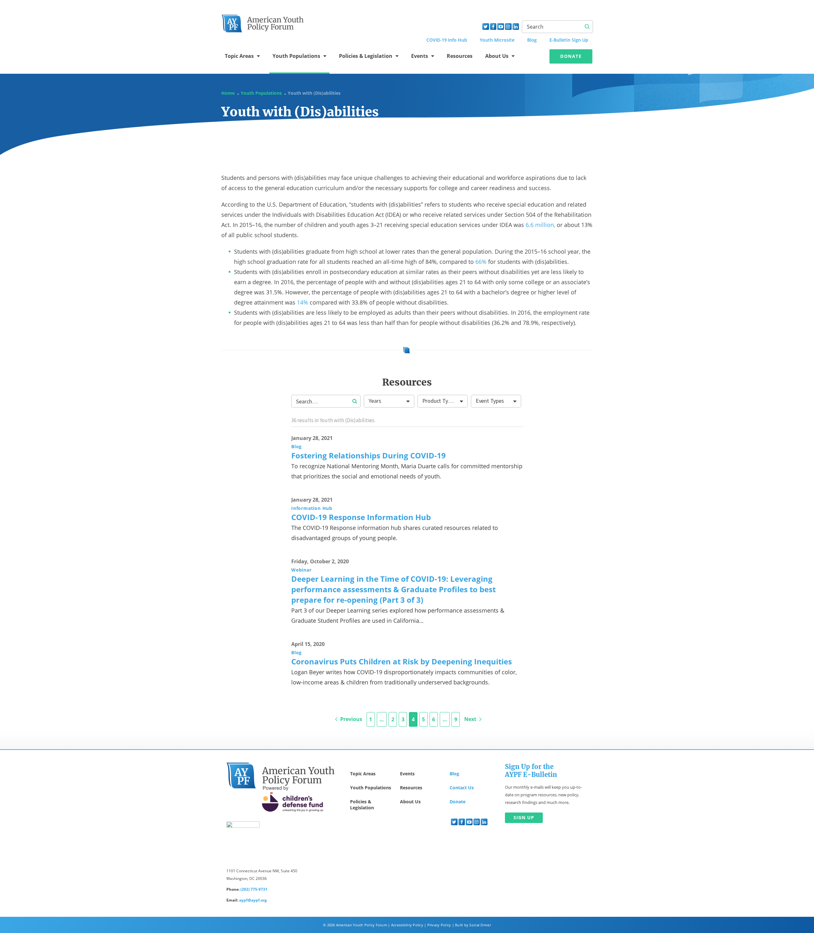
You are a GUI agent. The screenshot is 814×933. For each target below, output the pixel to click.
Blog (296, 446)
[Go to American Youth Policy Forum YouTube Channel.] (500, 26)
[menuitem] (454, 822)
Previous (350, 719)
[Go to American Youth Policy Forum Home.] (263, 21)
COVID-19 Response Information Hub (361, 517)
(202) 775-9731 (253, 889)
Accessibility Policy (407, 925)
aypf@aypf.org (253, 900)
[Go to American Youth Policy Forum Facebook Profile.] (493, 26)
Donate (571, 56)
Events (419, 55)
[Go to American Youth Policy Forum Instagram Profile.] (508, 26)
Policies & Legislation (365, 55)
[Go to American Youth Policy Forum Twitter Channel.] (485, 26)
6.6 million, (540, 225)
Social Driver (480, 925)
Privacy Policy (439, 925)
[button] (354, 402)
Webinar (301, 570)
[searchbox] (326, 401)
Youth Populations (296, 55)
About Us (496, 55)
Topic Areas (239, 55)
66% (480, 261)
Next (471, 719)
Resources (460, 55)
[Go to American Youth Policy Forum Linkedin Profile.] (516, 26)
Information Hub (311, 508)
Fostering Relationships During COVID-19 (368, 455)
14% (302, 302)
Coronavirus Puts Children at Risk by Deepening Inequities (401, 661)
